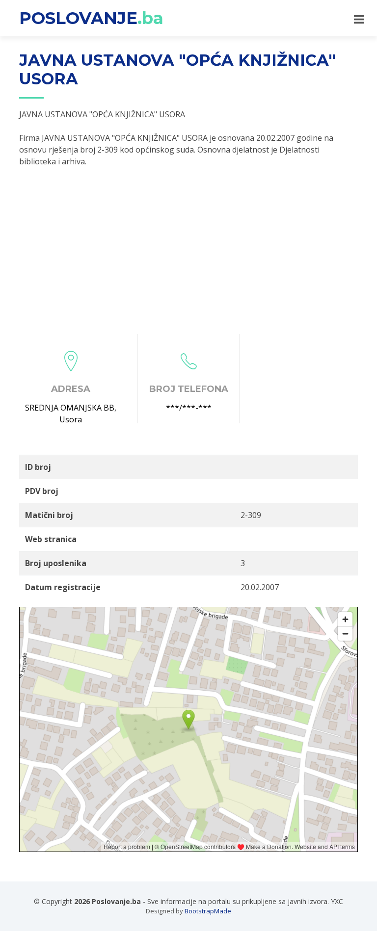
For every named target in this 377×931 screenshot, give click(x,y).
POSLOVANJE (91, 18)
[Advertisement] (188, 250)
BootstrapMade (208, 910)
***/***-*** (189, 407)
